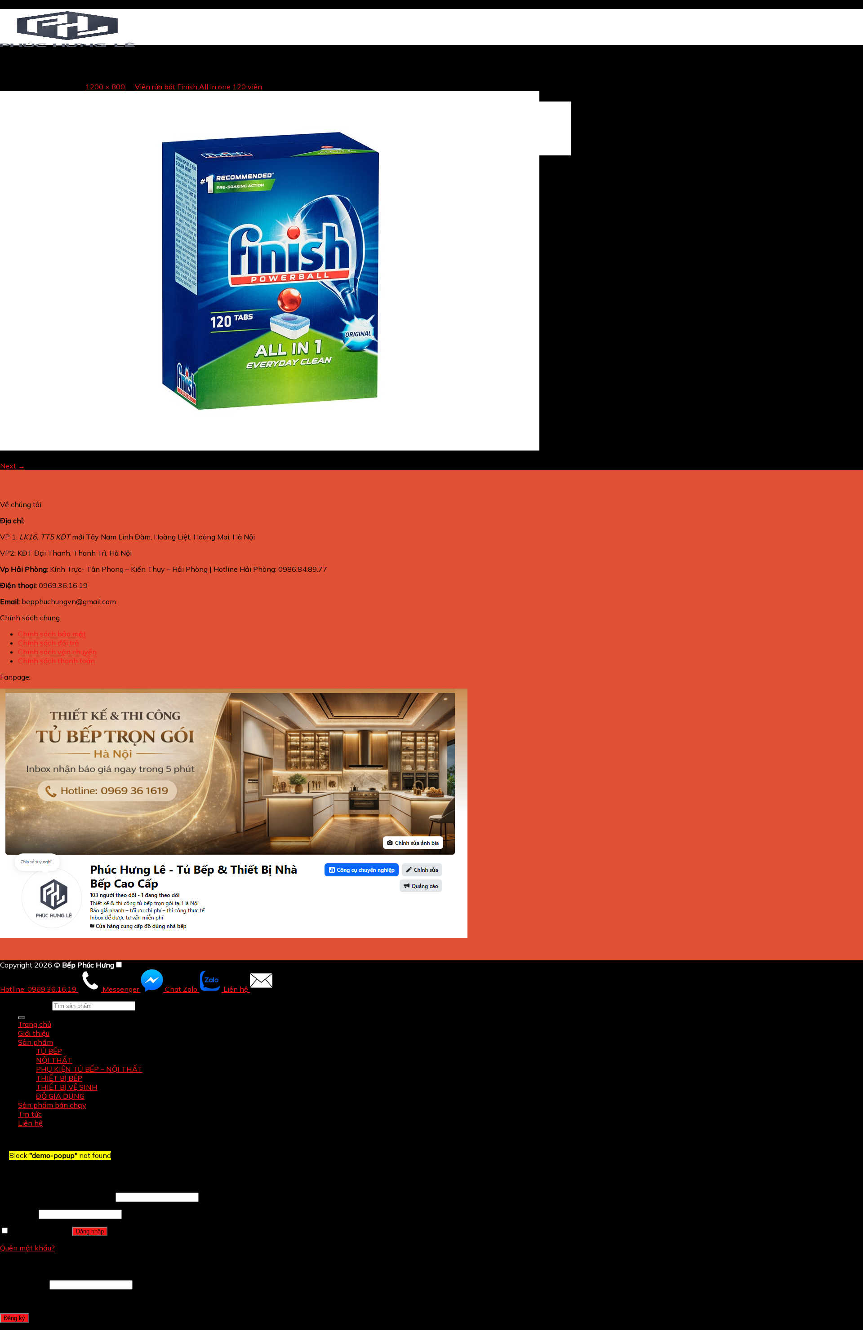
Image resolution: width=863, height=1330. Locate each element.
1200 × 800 (105, 86)
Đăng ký (14, 1318)
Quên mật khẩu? (27, 1247)
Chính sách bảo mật (52, 633)
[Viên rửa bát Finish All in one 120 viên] (269, 447)
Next (12, 465)
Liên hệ (30, 1122)
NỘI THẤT (54, 1060)
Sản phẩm (35, 1042)
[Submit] (21, 1017)
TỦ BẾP (49, 1051)
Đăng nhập (90, 1231)
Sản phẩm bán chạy (52, 1104)
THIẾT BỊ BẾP (59, 1078)
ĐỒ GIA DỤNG (60, 1095)
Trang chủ (34, 79)
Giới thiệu (33, 1033)
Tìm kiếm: (34, 1005)
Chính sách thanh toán (57, 660)
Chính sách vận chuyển (57, 651)
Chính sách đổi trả (48, 642)
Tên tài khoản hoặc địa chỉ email (57, 1196)
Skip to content (25, 4)
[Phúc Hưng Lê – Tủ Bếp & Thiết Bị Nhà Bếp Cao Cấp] (67, 46)
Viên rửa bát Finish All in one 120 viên (198, 86)
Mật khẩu (18, 1213)
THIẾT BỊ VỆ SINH (67, 1087)
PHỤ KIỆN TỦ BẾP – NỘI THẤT (89, 1069)
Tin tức (30, 1113)
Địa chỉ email (24, 1284)
